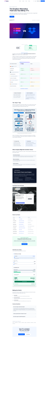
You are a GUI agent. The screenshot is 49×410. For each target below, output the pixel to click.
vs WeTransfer (28, 322)
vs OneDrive (19, 322)
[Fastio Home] (6, 1)
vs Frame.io (13, 323)
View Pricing (28, 334)
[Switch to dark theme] (33, 1)
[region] (24, 75)
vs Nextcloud (31, 322)
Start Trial (12, 16)
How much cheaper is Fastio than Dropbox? (19, 306)
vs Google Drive (16, 322)
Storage (16, 261)
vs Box (13, 322)
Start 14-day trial (24, 281)
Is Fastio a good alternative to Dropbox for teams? (19, 313)
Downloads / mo (15, 263)
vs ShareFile (22, 322)
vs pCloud (35, 322)
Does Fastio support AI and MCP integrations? (19, 316)
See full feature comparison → (24, 88)
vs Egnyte (25, 322)
